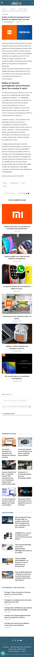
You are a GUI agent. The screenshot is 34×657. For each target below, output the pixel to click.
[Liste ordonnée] (13, 406)
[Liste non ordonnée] (15, 406)
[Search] (32, 3)
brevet (5, 183)
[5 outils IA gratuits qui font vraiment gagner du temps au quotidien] (9, 491)
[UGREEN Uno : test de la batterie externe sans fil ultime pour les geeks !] (7, 535)
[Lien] (22, 406)
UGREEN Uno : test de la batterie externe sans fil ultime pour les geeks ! (23, 536)
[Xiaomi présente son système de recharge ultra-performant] (17, 214)
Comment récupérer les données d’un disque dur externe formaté (9, 453)
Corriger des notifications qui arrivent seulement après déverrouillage (18, 609)
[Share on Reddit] (26, 193)
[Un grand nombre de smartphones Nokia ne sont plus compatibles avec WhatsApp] (17, 274)
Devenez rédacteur (14, 651)
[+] (26, 406)
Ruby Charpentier (8, 22)
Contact (23, 651)
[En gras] (4, 406)
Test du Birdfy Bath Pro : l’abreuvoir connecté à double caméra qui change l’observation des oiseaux (23, 576)
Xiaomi (5, 186)
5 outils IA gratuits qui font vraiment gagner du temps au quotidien (8, 502)
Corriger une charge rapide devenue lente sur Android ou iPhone (17, 616)
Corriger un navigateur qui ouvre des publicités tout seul (17, 601)
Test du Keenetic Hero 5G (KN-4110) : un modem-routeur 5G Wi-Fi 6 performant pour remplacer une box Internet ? (23, 522)
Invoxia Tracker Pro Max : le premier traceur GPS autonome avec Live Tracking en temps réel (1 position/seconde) (9, 478)
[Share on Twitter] (24, 193)
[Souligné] (8, 406)
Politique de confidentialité (17, 649)
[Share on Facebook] (22, 193)
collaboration (14, 183)
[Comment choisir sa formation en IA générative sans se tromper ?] (25, 491)
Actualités (12, 9)
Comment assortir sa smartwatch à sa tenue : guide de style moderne (25, 452)
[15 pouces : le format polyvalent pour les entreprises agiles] (25, 465)
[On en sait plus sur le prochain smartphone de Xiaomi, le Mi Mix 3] (17, 364)
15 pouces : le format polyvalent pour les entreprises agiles (24, 475)
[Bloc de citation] (17, 406)
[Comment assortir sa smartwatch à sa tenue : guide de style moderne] (25, 442)
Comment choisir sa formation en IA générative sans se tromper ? (24, 502)
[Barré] (10, 406)
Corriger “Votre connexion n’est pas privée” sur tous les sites (17, 593)
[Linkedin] (18, 640)
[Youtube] (21, 640)
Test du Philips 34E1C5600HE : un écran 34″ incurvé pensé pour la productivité (21, 562)
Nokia (23, 183)
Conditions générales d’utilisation (20, 647)
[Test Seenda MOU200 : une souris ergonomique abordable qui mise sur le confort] (7, 547)
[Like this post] (20, 193)
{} (24, 406)
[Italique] (6, 406)
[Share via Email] (28, 193)
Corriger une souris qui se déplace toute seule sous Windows (16, 624)
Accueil (4, 9)
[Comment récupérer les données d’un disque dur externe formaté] (9, 442)
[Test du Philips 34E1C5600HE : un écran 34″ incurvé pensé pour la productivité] (7, 561)
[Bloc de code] (19, 406)
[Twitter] (15, 640)
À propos (6, 647)
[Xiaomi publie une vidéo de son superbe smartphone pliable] (17, 244)
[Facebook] (12, 640)
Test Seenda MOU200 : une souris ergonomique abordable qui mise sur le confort (23, 548)
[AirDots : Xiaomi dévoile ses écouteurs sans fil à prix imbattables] (17, 334)
